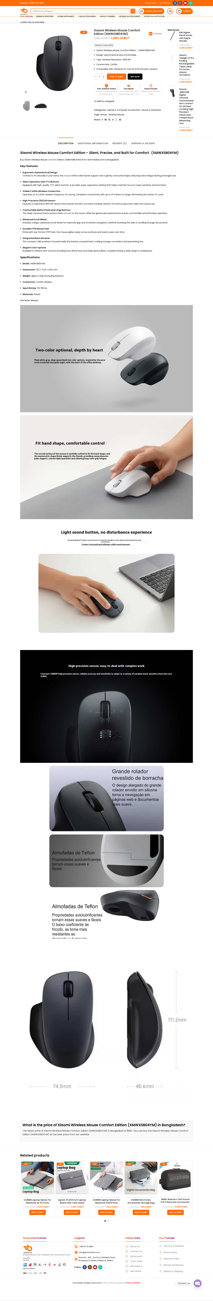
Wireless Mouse (116, 114)
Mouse (103, 114)
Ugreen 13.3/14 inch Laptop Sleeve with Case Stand (72, 1201)
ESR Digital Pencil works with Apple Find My (185, 37)
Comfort (52, 159)
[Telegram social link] (120, 120)
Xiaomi (26, 153)
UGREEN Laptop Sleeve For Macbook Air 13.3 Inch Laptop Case (37, 1201)
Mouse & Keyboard (151, 110)
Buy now (135, 76)
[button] (37, 1212)
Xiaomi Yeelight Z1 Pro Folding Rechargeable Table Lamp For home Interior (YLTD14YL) (186, 65)
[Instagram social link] (180, 3)
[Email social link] (106, 120)
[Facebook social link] (175, 3)
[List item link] (140, 1246)
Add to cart (116, 76)
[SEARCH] (133, 11)
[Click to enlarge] (26, 92)
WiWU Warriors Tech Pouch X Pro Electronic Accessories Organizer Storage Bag (175, 1201)
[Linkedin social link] (113, 120)
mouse (67, 175)
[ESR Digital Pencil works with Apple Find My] (172, 40)
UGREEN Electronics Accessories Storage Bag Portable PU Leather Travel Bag (141, 1201)
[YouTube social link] (185, 3)
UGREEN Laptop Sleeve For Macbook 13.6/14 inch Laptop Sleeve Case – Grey (106, 1201)
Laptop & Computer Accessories (123, 110)
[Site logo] (24, 11)
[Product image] (37, 1178)
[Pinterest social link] (109, 120)
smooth (67, 213)
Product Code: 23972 (104, 45)
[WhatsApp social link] (191, 3)
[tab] (65, 142)
